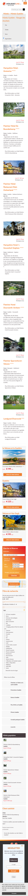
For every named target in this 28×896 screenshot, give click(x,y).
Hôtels (6, 13)
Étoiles (6, 29)
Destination (6, 551)
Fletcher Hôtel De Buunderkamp (11, 814)
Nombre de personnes (7, 559)
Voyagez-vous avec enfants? (12, 572)
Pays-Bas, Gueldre (7, 818)
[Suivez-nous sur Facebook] (12, 844)
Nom (6, 34)
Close (13, 877)
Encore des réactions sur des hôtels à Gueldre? (13, 834)
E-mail (13, 864)
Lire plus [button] (4, 889)
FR (25, 1)
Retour (6, 566)
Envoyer (13, 871)
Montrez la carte (14, 584)
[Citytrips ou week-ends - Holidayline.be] (11, 4)
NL (22, 1)
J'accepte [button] (14, 893)
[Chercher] (24, 9)
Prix (6, 25)
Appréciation (8, 38)
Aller (5, 564)
